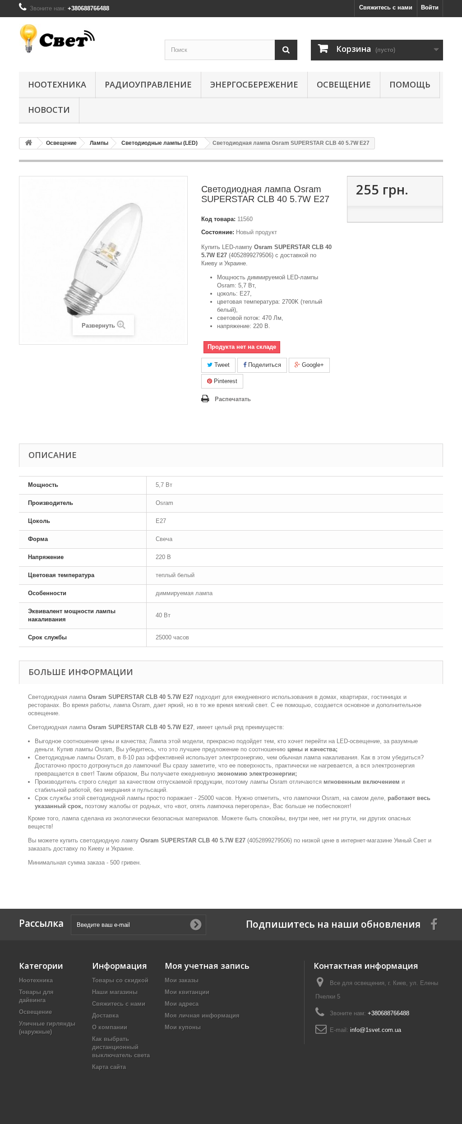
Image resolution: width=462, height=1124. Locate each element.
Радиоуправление (148, 84)
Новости (49, 109)
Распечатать (233, 399)
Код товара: (218, 219)
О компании (109, 1027)
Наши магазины (115, 992)
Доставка (105, 1015)
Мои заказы (182, 980)
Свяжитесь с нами (385, 7)
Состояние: (217, 232)
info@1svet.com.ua (375, 1030)
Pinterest (224, 381)
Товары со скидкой (120, 980)
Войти (430, 7)
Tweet (221, 364)
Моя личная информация (202, 1015)
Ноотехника (57, 84)
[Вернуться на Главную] (28, 143)
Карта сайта (109, 1067)
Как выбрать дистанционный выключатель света (121, 1047)
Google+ (312, 364)
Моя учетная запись (207, 965)
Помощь (409, 84)
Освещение (344, 84)
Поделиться (263, 364)
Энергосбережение (254, 84)
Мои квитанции (187, 992)
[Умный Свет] (85, 38)
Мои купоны (183, 1027)
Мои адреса (182, 1003)
